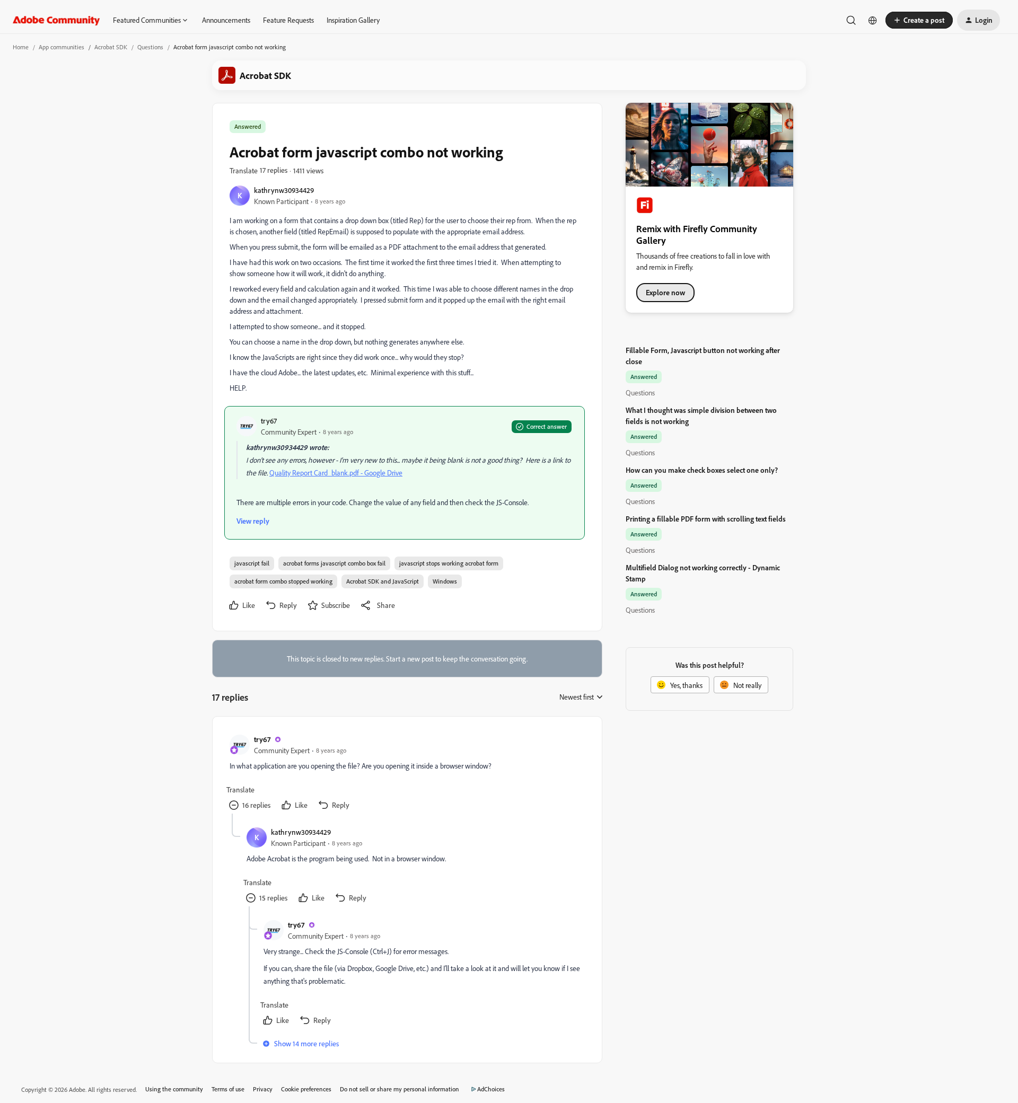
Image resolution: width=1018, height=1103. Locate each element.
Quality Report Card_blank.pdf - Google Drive (335, 472)
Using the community (174, 1089)
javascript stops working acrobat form (448, 563)
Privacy (263, 1089)
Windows (445, 581)
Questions (150, 47)
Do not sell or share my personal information (399, 1089)
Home (21, 47)
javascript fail (251, 563)
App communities (61, 47)
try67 (269, 420)
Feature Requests (288, 19)
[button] (919, 20)
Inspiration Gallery (353, 19)
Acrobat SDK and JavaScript (382, 581)
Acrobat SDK (110, 47)
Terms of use (228, 1089)
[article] (406, 774)
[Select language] (872, 20)
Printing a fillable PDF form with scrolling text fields (706, 518)
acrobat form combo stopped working (283, 581)
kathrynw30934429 (284, 190)
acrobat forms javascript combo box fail (334, 563)
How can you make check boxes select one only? (702, 469)
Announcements (226, 19)
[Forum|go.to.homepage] (56, 20)
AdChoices (491, 1089)
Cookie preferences (306, 1089)
